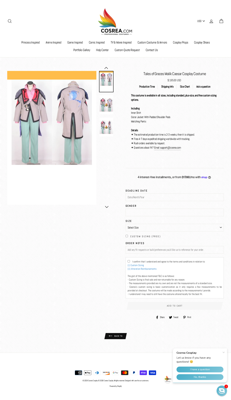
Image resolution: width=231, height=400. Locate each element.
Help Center (102, 50)
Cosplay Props (180, 42)
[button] (222, 391)
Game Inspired (75, 42)
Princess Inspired (30, 42)
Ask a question (203, 86)
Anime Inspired (53, 42)
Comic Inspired (97, 42)
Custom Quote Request (127, 50)
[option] (51, 138)
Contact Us (152, 50)
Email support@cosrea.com (167, 147)
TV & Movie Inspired (121, 42)
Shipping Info (167, 86)
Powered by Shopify (116, 386)
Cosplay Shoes (202, 42)
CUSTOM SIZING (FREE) (145, 236)
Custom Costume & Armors (152, 42)
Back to (118, 336)
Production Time (147, 86)
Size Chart (185, 86)
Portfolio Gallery (81, 50)
